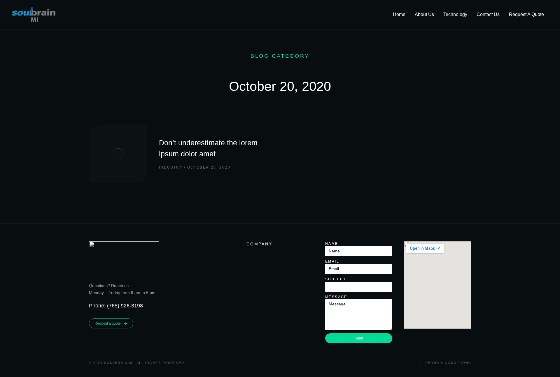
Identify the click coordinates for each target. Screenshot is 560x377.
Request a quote (107, 323)
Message (336, 297)
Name (331, 244)
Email (332, 261)
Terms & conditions (448, 362)
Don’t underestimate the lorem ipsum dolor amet (208, 148)
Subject (335, 279)
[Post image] (118, 154)
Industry (171, 167)
